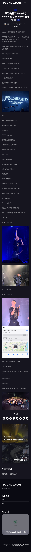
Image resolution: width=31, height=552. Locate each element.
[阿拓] (5, 24)
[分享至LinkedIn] (27, 418)
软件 (3, 503)
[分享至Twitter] (24, 418)
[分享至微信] (7, 418)
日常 (15, 9)
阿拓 (8, 24)
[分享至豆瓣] (17, 418)
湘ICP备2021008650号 (18, 545)
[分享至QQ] (4, 418)
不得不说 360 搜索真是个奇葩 (16, 532)
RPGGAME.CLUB (12, 3)
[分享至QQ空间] (14, 418)
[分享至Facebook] (20, 418)
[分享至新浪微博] (10, 418)
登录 (16, 474)
